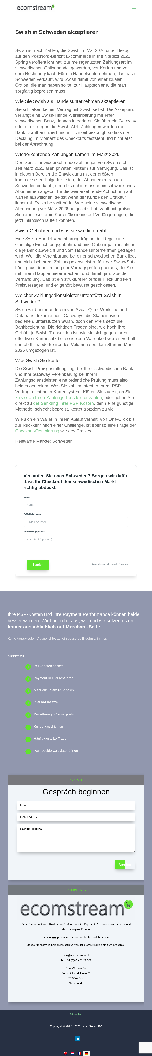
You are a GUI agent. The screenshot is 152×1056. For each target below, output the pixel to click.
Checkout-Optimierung (37, 430)
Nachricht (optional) (35, 531)
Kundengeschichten (48, 726)
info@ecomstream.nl (76, 955)
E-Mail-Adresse (32, 514)
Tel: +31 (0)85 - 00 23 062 (76, 960)
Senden (37, 564)
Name (27, 497)
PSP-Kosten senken (49, 666)
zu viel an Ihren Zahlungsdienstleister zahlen (58, 397)
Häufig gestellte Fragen (51, 738)
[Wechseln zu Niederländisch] (72, 1053)
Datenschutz (76, 1014)
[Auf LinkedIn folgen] (77, 1038)
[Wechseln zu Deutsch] (86, 1053)
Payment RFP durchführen (53, 678)
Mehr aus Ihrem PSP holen (54, 690)
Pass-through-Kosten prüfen (54, 714)
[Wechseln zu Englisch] (65, 1053)
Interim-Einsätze (46, 702)
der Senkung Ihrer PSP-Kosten (63, 403)
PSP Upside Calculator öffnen (56, 750)
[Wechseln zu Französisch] (79, 1053)
